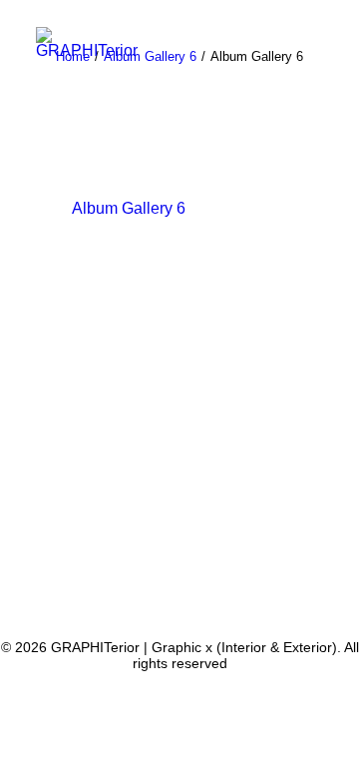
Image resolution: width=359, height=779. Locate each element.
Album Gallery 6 (128, 208)
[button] (313, 63)
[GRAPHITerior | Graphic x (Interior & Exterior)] (87, 42)
